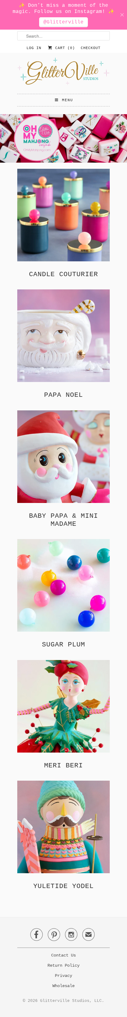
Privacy (63, 975)
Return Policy (63, 965)
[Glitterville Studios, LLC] (63, 73)
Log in (34, 48)
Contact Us (63, 955)
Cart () (64, 48)
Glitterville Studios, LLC (71, 1000)
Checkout (90, 48)
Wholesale (63, 985)
